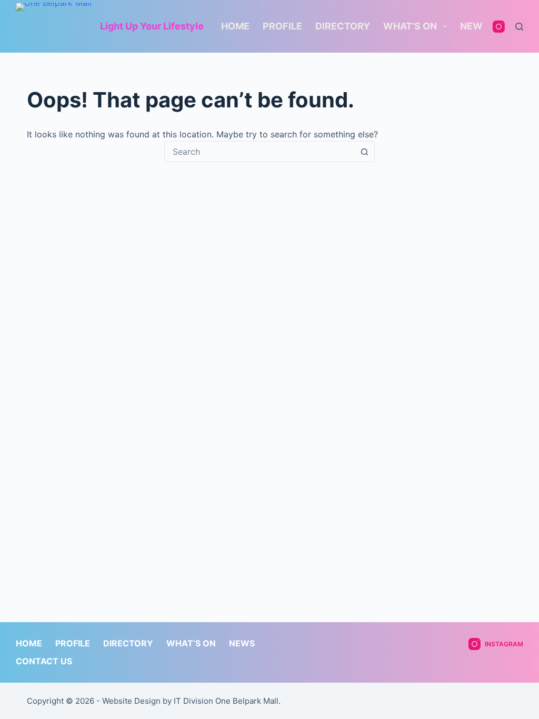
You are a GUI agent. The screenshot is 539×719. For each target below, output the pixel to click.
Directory (342, 26)
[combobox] (259, 151)
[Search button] (364, 152)
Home (235, 26)
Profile (282, 26)
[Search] (519, 27)
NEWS (474, 26)
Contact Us (44, 661)
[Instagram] (499, 27)
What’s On (410, 26)
